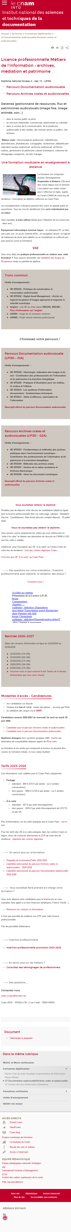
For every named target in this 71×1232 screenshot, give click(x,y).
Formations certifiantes (15, 1091)
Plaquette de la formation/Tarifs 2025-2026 (26, 860)
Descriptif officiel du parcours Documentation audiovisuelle (35, 407)
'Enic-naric (52, 741)
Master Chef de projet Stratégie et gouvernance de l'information (35, 1073)
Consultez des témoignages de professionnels (33, 967)
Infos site (15, 1193)
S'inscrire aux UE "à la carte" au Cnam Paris (22, 557)
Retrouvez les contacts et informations (24, 909)
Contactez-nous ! (35, 582)
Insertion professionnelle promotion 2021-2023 (33, 947)
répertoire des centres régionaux (27, 839)
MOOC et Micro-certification (18, 1062)
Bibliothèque (31, 1193)
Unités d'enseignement (15, 1097)
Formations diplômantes (38, 33)
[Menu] (4, 3)
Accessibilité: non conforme (44, 1197)
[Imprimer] (52, 48)
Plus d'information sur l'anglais (26, 310)
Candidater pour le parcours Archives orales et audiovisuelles (35, 727)
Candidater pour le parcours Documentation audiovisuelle (33, 731)
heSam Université (51, 1193)
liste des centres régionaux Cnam (41, 550)
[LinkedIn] (4, 1214)
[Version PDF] (62, 48)
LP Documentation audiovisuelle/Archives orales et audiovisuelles (28, 39)
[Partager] (67, 48)
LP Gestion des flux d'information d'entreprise (26, 1084)
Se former (17, 33)
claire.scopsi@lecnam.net (13, 996)
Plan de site (19, 1197)
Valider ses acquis (13, 1103)
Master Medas (12, 1077)
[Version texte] (57, 48)
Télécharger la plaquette (21, 1038)
